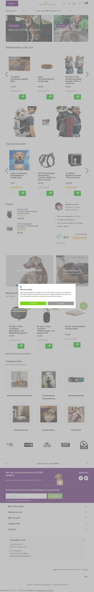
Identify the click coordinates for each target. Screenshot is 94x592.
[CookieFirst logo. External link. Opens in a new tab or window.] (21, 287)
